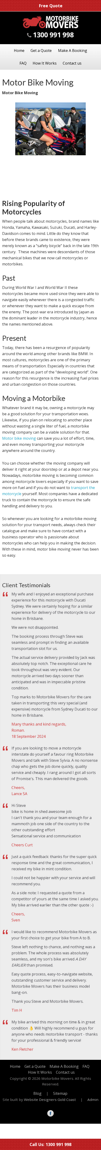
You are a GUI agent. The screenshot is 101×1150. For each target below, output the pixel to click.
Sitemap (60, 1093)
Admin (92, 1099)
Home (19, 50)
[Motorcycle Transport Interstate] (50, 27)
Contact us (72, 63)
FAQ (23, 63)
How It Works (45, 63)
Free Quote (50, 5)
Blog (37, 1093)
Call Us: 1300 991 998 (50, 1144)
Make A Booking (72, 50)
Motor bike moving (19, 438)
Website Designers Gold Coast (50, 1099)
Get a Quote (41, 50)
